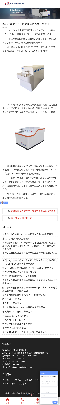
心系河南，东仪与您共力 (14, 320)
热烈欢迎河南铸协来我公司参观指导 (19, 276)
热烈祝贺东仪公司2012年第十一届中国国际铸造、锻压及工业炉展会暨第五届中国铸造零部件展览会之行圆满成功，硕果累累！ (29, 246)
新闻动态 (28, 380)
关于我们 (6, 380)
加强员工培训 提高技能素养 (15, 316)
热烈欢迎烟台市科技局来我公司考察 (19, 272)
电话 (22, 403)
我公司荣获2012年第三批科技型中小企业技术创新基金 (28, 268)
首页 (7, 403)
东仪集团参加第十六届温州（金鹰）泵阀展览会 (24, 332)
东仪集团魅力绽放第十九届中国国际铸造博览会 (33, 211)
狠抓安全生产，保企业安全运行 (17, 311)
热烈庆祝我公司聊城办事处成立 (17, 324)
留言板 (5, 384)
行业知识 (39, 380)
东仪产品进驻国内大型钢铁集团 (17, 238)
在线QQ (37, 403)
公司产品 (17, 380)
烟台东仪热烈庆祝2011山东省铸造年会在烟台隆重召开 (27, 234)
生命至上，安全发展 (11, 303)
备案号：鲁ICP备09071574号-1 (37, 393)
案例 (13, 384)
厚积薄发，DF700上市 (21, 218)
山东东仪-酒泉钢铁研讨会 (14, 328)
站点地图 (22, 384)
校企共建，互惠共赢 (11, 299)
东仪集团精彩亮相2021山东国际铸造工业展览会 (24, 307)
